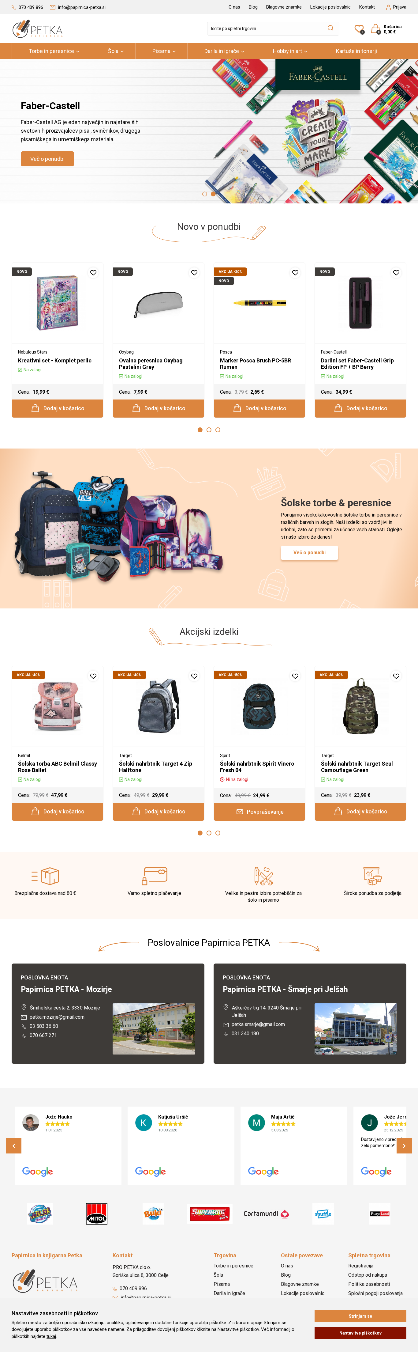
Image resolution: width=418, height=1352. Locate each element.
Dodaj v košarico (63, 408)
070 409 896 (132, 1288)
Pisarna (161, 51)
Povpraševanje (265, 812)
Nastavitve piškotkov (360, 1333)
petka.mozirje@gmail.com (56, 1017)
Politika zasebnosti (369, 1284)
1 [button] (204, 194)
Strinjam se (360, 1316)
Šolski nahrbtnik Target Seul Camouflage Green (357, 766)
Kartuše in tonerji (356, 51)
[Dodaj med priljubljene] (93, 272)
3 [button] (217, 429)
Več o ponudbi (47, 159)
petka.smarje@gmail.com (257, 1024)
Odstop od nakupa (367, 1275)
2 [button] (213, 194)
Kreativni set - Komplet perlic (54, 360)
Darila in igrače (221, 51)
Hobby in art (287, 51)
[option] (209, 131)
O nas (234, 7)
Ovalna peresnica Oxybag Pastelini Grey (151, 363)
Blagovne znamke (284, 7)
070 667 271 (42, 1035)
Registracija (360, 1266)
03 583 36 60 (43, 1026)
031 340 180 (244, 1033)
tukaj (51, 1336)
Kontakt (367, 7)
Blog (253, 7)
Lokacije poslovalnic (330, 7)
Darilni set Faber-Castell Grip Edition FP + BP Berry (357, 363)
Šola (113, 51)
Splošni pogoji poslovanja (375, 1293)
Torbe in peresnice (51, 51)
